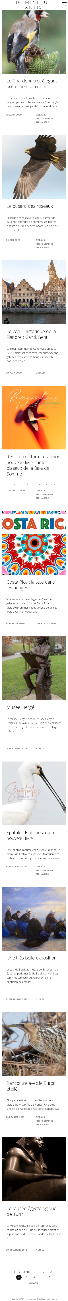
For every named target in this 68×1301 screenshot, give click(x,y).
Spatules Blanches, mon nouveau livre (30, 835)
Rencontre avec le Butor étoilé (31, 1086)
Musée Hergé (20, 707)
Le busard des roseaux (30, 206)
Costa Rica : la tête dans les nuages (31, 585)
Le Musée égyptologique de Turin (31, 1211)
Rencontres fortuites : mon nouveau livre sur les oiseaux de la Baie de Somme (33, 465)
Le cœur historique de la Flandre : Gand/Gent (31, 334)
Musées (40, 748)
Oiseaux (40, 114)
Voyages (41, 372)
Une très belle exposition (32, 958)
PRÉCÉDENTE (22, 1272)
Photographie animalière (44, 120)
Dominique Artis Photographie (34, 7)
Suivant (33, 1282)
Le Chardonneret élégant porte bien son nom (32, 83)
